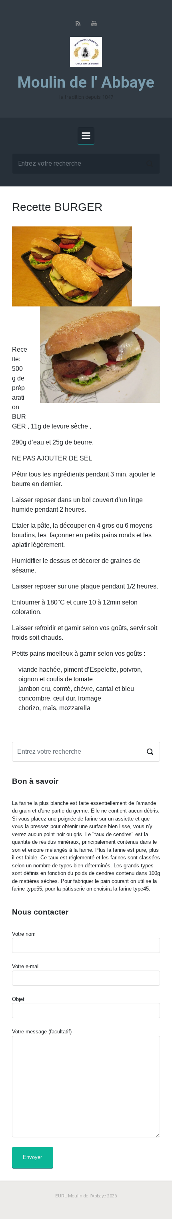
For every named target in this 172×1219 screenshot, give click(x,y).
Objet (18, 999)
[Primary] (86, 135)
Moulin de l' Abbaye (86, 82)
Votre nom (24, 934)
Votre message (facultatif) (42, 1032)
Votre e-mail (26, 966)
